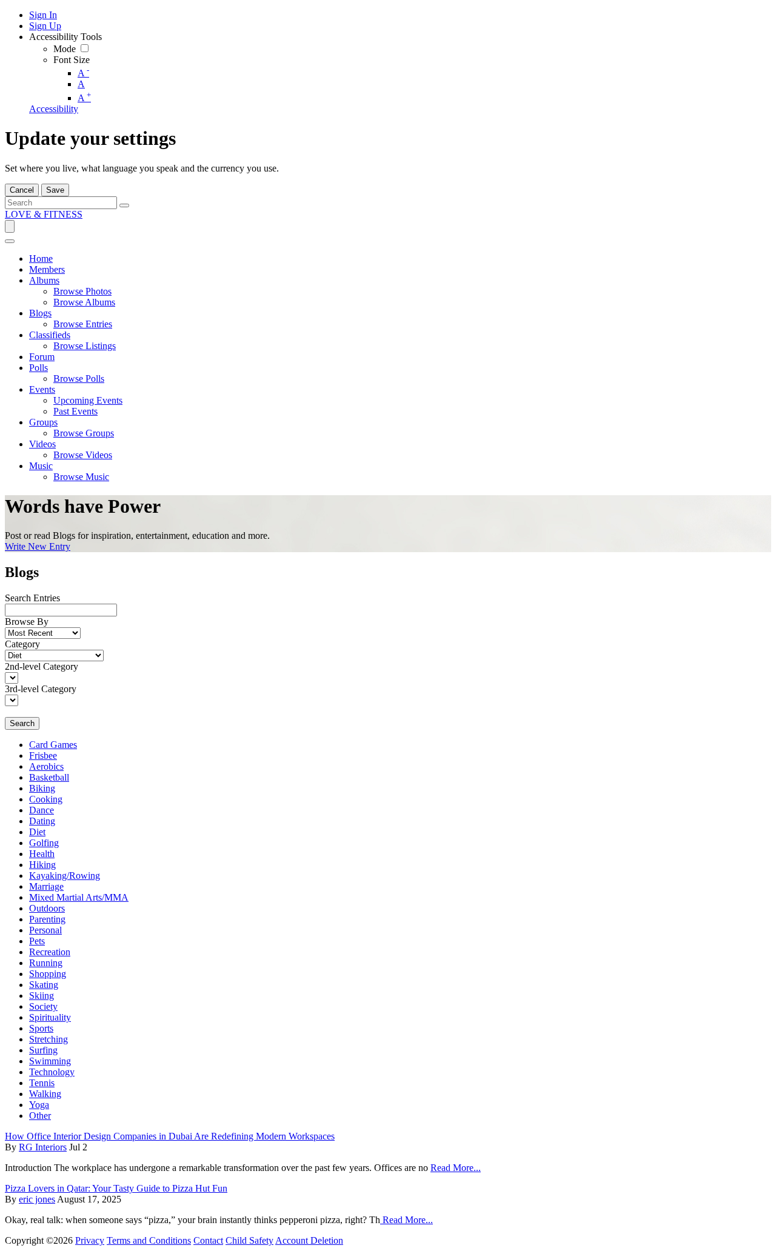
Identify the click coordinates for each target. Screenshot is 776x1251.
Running (45, 963)
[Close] (10, 241)
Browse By (26, 621)
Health (42, 854)
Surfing (43, 1050)
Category (22, 644)
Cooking (45, 799)
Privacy (89, 1240)
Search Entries (32, 598)
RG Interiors (43, 1147)
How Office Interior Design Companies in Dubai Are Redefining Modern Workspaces (170, 1136)
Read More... (455, 1168)
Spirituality (50, 1017)
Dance (41, 810)
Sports (41, 1028)
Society (43, 1006)
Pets (37, 941)
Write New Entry (37, 546)
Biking (42, 788)
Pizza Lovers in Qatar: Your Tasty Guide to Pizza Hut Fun (116, 1188)
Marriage (46, 886)
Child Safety (249, 1240)
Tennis (42, 1083)
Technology (52, 1072)
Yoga (39, 1104)
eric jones (37, 1199)
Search (22, 723)
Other (40, 1115)
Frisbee (43, 755)
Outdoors (47, 908)
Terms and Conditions (149, 1240)
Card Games (53, 744)
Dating (42, 821)
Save (55, 190)
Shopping (47, 974)
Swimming (50, 1061)
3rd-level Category (40, 689)
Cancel (22, 190)
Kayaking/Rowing (64, 875)
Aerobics (46, 766)
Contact (208, 1240)
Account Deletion (309, 1240)
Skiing (41, 995)
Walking (45, 1094)
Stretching (48, 1039)
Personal (45, 930)
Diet (37, 832)
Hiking (42, 864)
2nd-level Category (41, 666)
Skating (43, 984)
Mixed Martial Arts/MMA (79, 897)
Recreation (49, 952)
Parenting (47, 919)
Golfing (44, 843)
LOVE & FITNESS (43, 214)
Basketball (49, 777)
